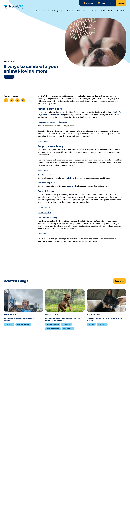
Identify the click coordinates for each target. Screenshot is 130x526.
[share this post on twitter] (11, 100)
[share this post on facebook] (6, 100)
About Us (121, 11)
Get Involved (106, 11)
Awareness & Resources (77, 11)
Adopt (37, 11)
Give (94, 11)
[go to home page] (13, 7)
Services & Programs (53, 11)
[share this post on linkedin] (17, 100)
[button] (111, 3)
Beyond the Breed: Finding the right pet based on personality (63, 319)
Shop (103, 3)
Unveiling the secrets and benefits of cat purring (105, 319)
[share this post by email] (23, 100)
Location (89, 3)
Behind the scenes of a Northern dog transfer (20, 319)
